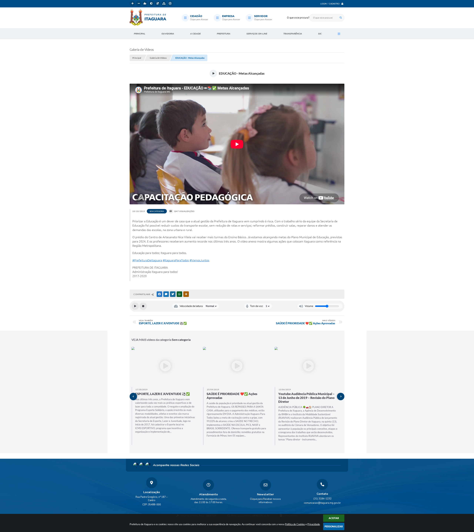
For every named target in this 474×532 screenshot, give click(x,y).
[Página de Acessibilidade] (170, 3)
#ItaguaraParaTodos (176, 260)
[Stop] (143, 306)
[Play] (135, 306)
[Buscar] (340, 17)
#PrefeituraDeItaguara (147, 260)
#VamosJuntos (199, 260)
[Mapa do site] (164, 3)
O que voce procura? (298, 17)
